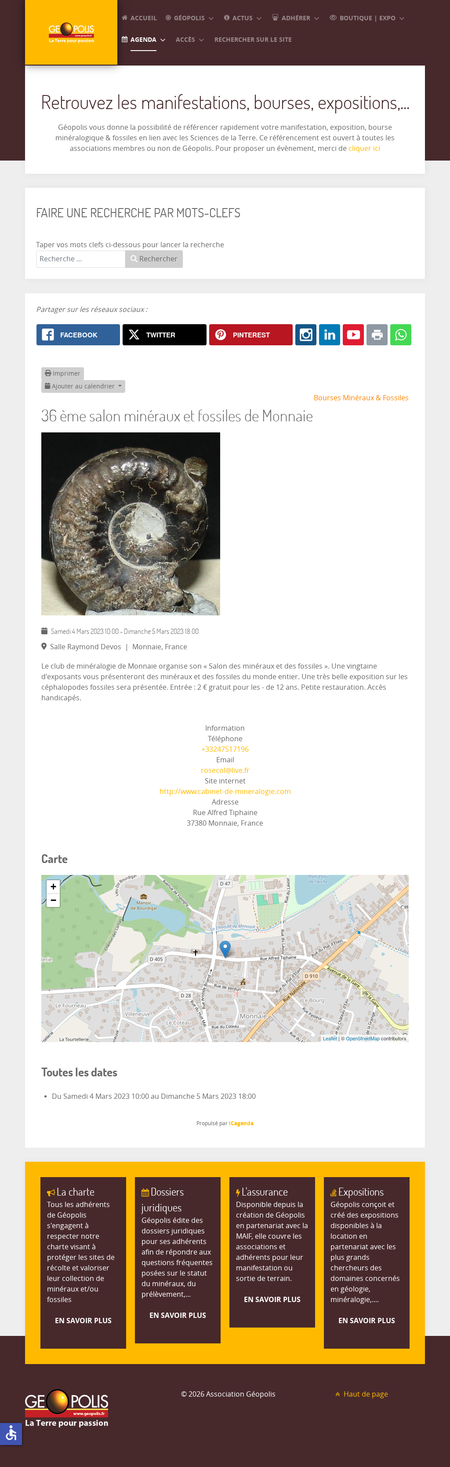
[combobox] (81, 259)
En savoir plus (83, 1320)
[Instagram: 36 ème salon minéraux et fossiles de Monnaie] (305, 334)
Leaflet (330, 1038)
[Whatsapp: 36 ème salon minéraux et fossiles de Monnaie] (400, 334)
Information (225, 728)
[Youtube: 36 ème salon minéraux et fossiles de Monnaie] (353, 334)
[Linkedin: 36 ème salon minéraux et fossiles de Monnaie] (329, 334)
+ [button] (53, 886)
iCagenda (241, 1123)
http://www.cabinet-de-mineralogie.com (225, 791)
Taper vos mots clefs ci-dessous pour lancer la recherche (130, 245)
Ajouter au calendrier (83, 386)
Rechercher (158, 259)
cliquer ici (363, 148)
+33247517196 (225, 749)
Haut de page (365, 1394)
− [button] (53, 900)
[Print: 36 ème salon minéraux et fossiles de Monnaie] (377, 334)
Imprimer (65, 373)
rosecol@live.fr (225, 770)
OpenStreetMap (363, 1038)
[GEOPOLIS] (71, 32)
